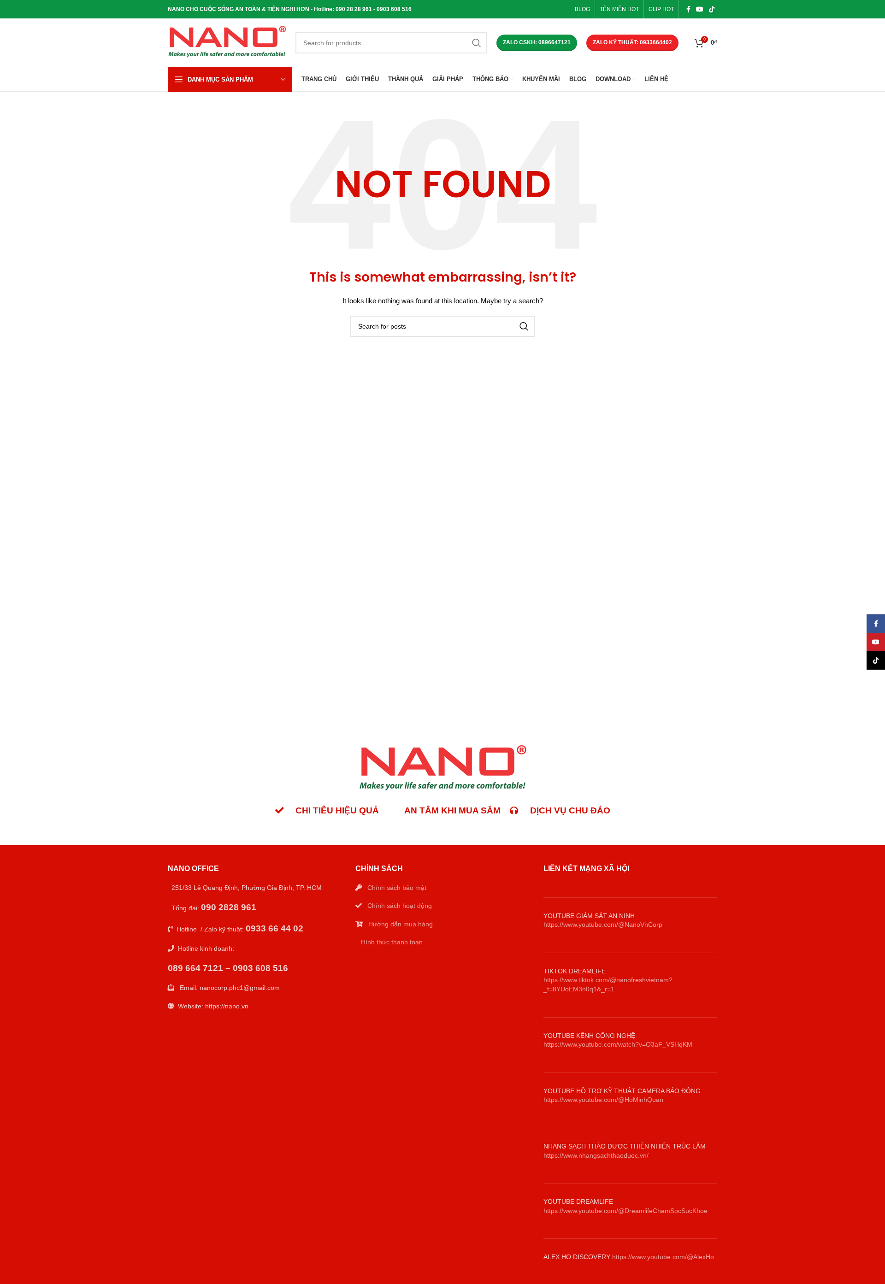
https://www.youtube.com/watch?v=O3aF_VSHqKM (617, 1044)
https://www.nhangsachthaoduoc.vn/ (596, 1155)
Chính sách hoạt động (399, 905)
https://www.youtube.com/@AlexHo (663, 1256)
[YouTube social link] (699, 9)
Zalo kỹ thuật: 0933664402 (632, 42)
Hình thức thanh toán (392, 942)
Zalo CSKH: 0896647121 (537, 42)
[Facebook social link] (688, 9)
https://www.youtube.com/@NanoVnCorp (602, 924)
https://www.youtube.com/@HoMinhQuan (603, 1099)
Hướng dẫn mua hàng (400, 924)
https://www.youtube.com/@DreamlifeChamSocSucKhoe (625, 1210)
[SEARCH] (476, 42)
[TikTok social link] (711, 9)
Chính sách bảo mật (396, 887)
